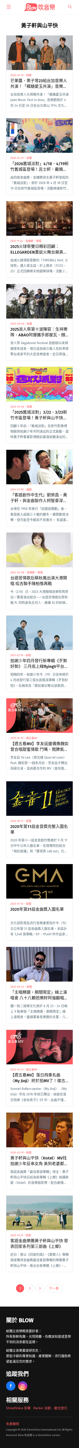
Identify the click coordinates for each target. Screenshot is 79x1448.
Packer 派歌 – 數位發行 (50, 1408)
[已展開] (8, 6)
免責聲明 (12, 1424)
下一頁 (54, 1288)
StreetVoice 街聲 (18, 1408)
